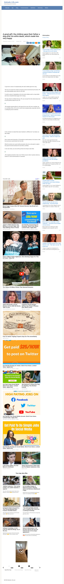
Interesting (40, 7)
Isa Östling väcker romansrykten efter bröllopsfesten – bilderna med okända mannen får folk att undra (51, 115)
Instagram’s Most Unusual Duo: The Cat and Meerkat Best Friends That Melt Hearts (11, 509)
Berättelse (33, 7)
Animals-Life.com (11, 2)
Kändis (46, 7)
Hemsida (7, 7)
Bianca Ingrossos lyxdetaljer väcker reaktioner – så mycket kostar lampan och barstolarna (51, 223)
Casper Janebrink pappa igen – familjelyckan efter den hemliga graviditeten (50, 159)
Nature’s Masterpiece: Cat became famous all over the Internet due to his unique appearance (30, 530)
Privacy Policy (45, 37)
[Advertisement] (32, 20)
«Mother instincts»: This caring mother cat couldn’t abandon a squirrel (11, 488)
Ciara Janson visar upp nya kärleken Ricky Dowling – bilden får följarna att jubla (51, 136)
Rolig (17, 7)
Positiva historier (24, 7)
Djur (12, 7)
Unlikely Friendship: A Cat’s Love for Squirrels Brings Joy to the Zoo (11, 529)
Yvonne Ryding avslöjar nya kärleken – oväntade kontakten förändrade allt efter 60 (51, 72)
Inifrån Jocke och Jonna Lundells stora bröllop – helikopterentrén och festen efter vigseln (51, 94)
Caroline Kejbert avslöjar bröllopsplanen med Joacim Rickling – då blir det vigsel (51, 182)
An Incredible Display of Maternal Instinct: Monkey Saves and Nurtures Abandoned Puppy (31, 488)
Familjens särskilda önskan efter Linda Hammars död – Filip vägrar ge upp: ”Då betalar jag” (51, 245)
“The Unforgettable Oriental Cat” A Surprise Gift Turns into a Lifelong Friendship (31, 509)
